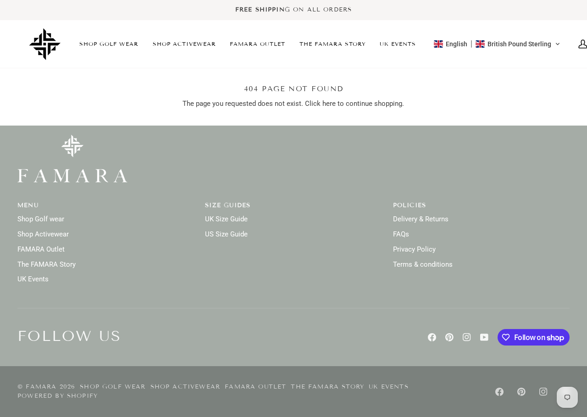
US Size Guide (226, 234)
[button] (109, 44)
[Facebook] (432, 337)
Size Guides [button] (227, 205)
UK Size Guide (226, 219)
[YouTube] (484, 337)
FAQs (401, 234)
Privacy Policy (414, 249)
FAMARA (41, 386)
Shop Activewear (43, 234)
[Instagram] (467, 337)
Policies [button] (409, 205)
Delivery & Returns (421, 219)
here (329, 104)
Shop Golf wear (40, 219)
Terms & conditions (423, 265)
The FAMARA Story (46, 265)
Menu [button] (28, 205)
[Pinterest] (449, 337)
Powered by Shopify (57, 396)
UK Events (33, 279)
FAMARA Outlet (41, 249)
